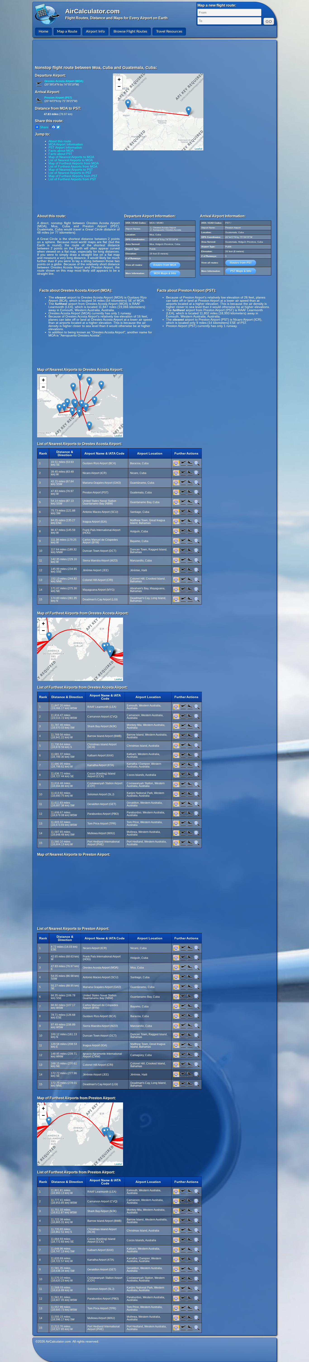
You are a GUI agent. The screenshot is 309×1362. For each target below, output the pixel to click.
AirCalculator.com (92, 11)
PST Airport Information (65, 147)
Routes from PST (241, 262)
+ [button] (119, 79)
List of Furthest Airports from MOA (72, 166)
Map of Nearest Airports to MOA (71, 157)
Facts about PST (60, 154)
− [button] (119, 86)
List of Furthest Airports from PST (72, 179)
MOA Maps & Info (165, 273)
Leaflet (198, 148)
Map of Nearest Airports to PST (70, 169)
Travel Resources (169, 31)
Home (43, 31)
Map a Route (67, 31)
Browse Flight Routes (130, 31)
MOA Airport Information (65, 144)
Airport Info (95, 31)
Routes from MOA (164, 265)
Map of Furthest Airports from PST (72, 176)
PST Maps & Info (240, 271)
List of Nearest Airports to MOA (70, 160)
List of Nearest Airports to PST (70, 173)
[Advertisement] (155, 52)
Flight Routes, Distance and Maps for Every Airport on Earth (116, 18)
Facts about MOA (61, 150)
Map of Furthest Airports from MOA (73, 163)
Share (44, 127)
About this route (59, 141)
